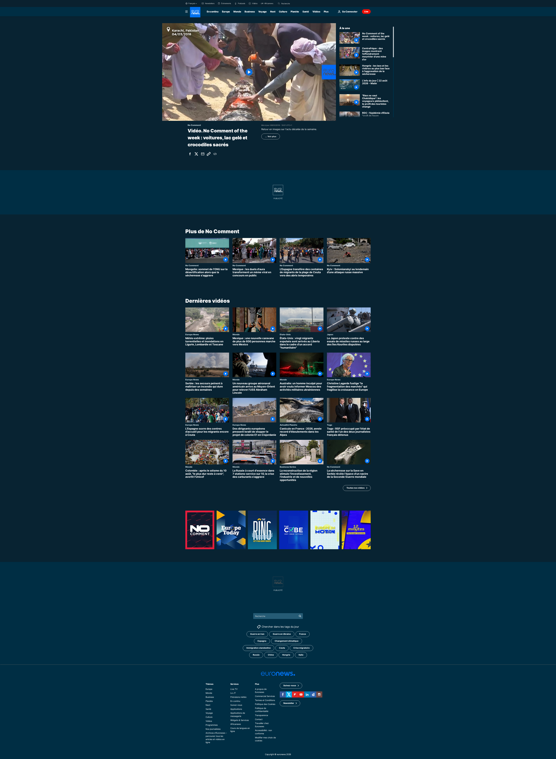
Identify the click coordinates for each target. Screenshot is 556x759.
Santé (305, 11)
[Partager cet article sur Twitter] (196, 154)
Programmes (212, 725)
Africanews (235, 724)
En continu (212, 11)
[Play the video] (249, 72)
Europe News (192, 334)
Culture (283, 11)
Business (250, 11)
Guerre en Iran (257, 634)
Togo (329, 425)
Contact (259, 719)
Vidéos (316, 11)
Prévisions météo (238, 697)
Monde (237, 11)
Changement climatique (286, 641)
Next (272, 11)
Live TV (233, 689)
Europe (226, 11)
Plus (257, 684)
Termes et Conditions (265, 700)
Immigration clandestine (258, 648)
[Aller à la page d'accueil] (195, 12)
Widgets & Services (239, 720)
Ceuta (282, 648)
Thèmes (209, 684)
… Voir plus (270, 136)
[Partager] (202, 154)
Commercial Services (265, 696)
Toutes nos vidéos (355, 488)
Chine (271, 655)
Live (366, 11)
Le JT (233, 693)
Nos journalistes (213, 729)
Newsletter (288, 703)
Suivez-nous (236, 705)
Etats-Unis (285, 334)
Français (191, 3)
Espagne (262, 641)
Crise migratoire (301, 648)
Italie (301, 655)
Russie (256, 655)
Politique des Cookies (265, 704)
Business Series (288, 467)
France (302, 634)
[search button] (279, 3)
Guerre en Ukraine (282, 634)
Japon (330, 334)
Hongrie (286, 655)
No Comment (192, 265)
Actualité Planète (288, 425)
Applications (236, 709)
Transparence (261, 715)
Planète (295, 11)
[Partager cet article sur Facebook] (190, 154)
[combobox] (293, 3)
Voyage (262, 11)
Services (234, 684)
